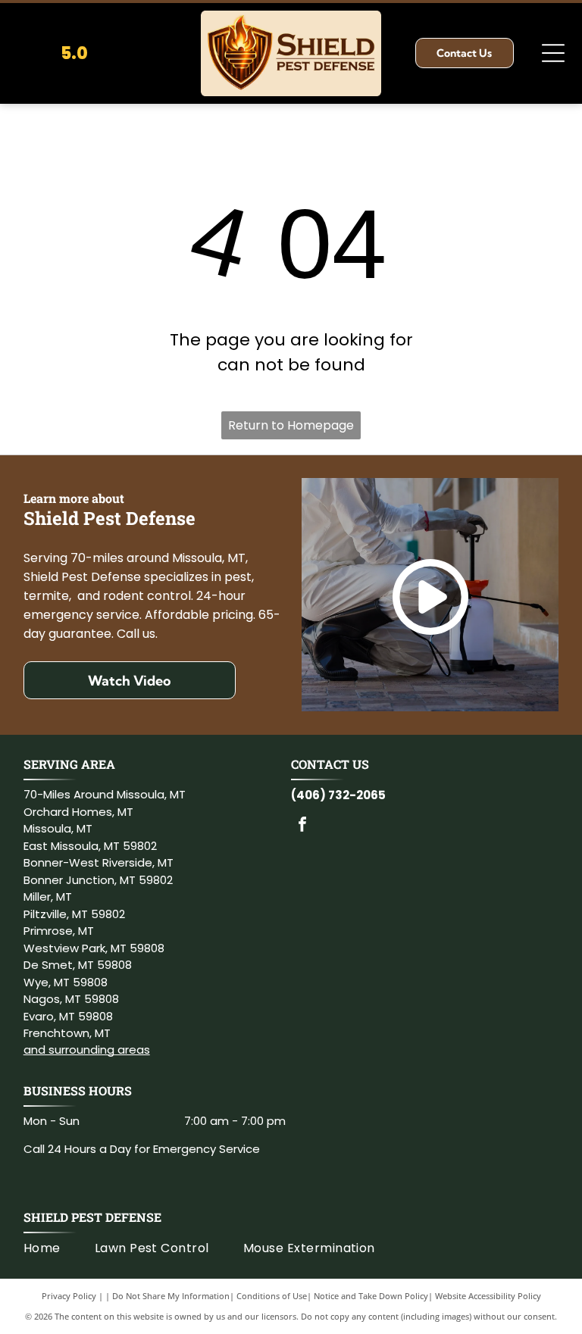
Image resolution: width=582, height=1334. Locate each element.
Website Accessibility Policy (488, 1295)
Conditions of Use (271, 1295)
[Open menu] (553, 53)
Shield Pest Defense (92, 1217)
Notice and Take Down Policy (371, 1295)
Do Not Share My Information (171, 1295)
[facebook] (302, 826)
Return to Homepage (291, 425)
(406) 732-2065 (338, 795)
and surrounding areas (86, 1050)
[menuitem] (59, 1248)
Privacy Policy (69, 1295)
